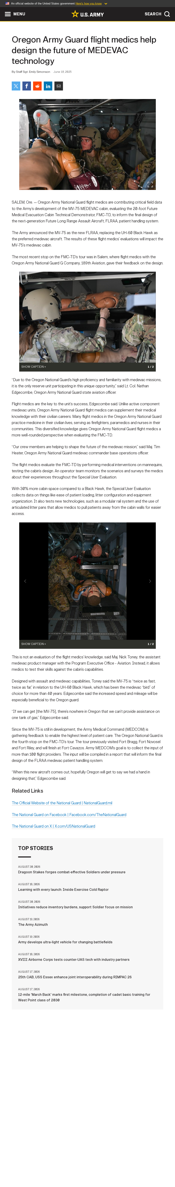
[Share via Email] (58, 86)
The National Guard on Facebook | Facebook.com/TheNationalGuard (69, 814)
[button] (2, 9)
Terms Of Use (82, 1165)
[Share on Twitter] (16, 86)
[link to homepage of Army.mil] (87, 13)
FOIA (134, 1165)
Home (15, 1165)
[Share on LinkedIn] (48, 86)
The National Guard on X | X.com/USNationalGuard (53, 826)
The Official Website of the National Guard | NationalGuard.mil (62, 803)
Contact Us (35, 1165)
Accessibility (112, 1165)
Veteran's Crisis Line (87, 1171)
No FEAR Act (154, 1165)
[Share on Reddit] (37, 86)
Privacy (58, 1165)
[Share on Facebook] (26, 86)
